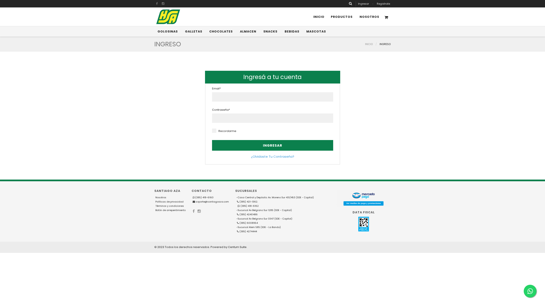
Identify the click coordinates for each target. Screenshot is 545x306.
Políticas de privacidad (169, 201)
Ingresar (363, 4)
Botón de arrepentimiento (170, 210)
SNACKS (270, 31)
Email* (216, 89)
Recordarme (227, 131)
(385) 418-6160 (204, 197)
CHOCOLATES (221, 31)
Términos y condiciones (169, 206)
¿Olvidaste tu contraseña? (272, 156)
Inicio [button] (318, 17)
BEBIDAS (292, 31)
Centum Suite (237, 247)
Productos (342, 17)
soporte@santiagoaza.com (212, 201)
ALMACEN (248, 31)
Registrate (383, 4)
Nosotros (369, 17)
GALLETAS (193, 31)
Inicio (369, 44)
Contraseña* (221, 110)
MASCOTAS (316, 31)
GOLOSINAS (168, 31)
